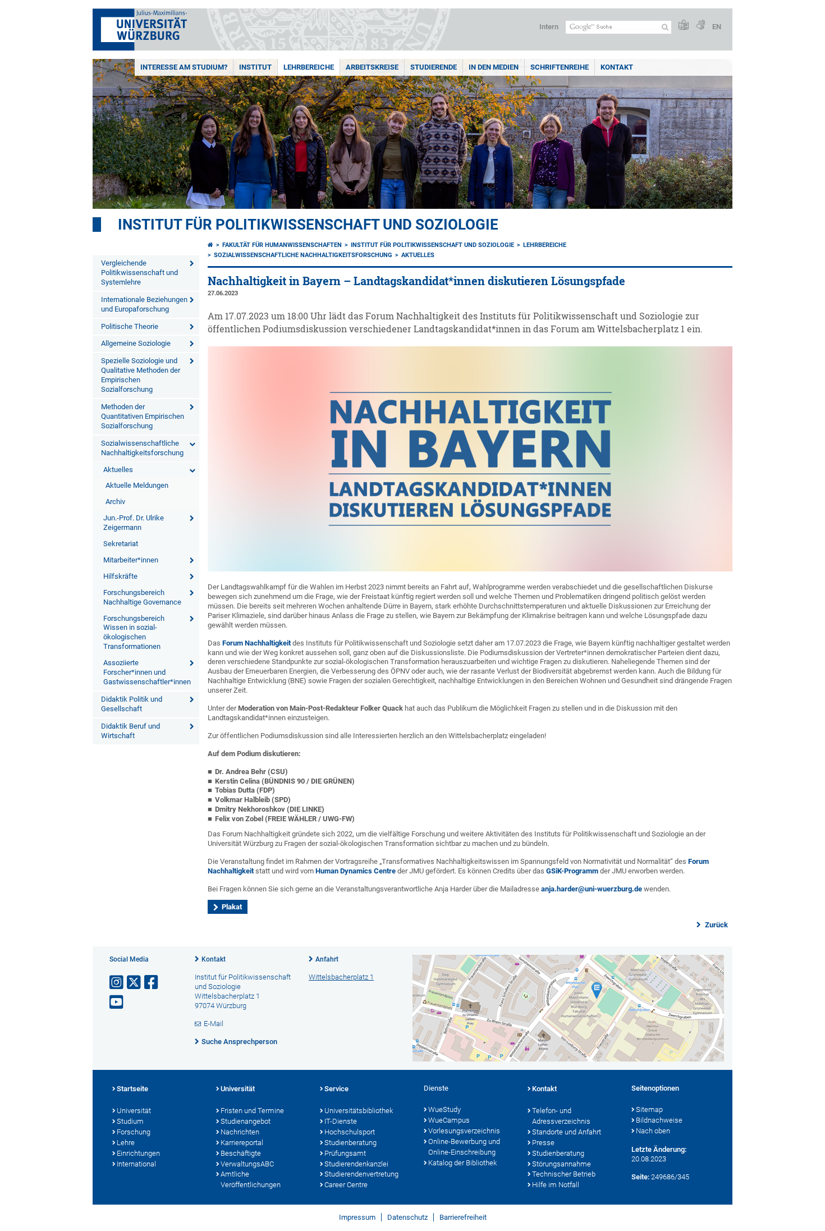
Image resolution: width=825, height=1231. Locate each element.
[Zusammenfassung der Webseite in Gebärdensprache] (700, 25)
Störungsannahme (561, 1164)
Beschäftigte (241, 1153)
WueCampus (449, 1120)
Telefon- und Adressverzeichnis (561, 1115)
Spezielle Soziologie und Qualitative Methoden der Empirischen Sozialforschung (140, 374)
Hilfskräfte (120, 576)
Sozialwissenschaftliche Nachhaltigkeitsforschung (142, 448)
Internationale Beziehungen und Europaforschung (144, 304)
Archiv (115, 501)
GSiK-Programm (572, 871)
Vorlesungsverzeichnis (464, 1131)
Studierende (433, 67)
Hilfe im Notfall (555, 1184)
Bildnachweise (659, 1120)
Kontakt (617, 67)
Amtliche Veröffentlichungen (251, 1179)
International (136, 1164)
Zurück (715, 925)
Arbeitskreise (372, 67)
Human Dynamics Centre (355, 871)
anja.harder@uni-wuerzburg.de (591, 889)
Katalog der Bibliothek (462, 1163)
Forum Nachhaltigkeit (256, 643)
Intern (548, 26)
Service (336, 1088)
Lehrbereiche (308, 67)
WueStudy (444, 1109)
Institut (255, 67)
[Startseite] (210, 245)
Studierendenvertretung (361, 1174)
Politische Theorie (129, 326)
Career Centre (346, 1184)
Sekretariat (120, 543)
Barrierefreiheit (463, 1217)
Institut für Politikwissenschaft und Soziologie (308, 224)
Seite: (640, 1177)
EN (716, 26)
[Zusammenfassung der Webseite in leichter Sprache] (684, 25)
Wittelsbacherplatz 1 (341, 977)
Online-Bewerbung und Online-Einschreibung (464, 1146)
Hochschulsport (349, 1132)
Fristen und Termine (252, 1110)
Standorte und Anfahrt (566, 1132)
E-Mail (213, 1023)
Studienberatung (350, 1142)
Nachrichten (240, 1132)
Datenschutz (407, 1217)
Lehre (126, 1142)
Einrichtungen (138, 1153)
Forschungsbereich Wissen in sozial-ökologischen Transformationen (133, 632)
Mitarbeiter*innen (130, 560)
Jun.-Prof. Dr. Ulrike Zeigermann (133, 523)
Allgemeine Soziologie (136, 343)
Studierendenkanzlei (356, 1164)
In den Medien (494, 67)
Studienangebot (246, 1121)
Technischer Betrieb (563, 1174)
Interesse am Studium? (183, 67)
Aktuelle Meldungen (137, 485)
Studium (130, 1121)
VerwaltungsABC (247, 1164)
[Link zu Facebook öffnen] (152, 982)
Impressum (357, 1217)
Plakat (232, 907)
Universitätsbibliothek (358, 1110)
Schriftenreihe (559, 67)
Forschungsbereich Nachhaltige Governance (142, 597)
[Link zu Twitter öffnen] (135, 982)
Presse (543, 1142)
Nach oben (653, 1131)
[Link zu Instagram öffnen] (117, 982)
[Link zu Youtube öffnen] (117, 1002)
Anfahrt (326, 959)
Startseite (132, 1088)
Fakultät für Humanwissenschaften (282, 245)
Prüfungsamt (345, 1153)
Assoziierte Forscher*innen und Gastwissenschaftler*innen (147, 672)
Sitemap (649, 1109)
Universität (134, 1110)
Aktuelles (118, 469)
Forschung (133, 1132)
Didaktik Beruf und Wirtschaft (130, 731)
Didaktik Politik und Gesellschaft (131, 704)
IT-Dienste (340, 1121)
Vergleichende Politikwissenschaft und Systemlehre (139, 272)
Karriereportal (242, 1142)
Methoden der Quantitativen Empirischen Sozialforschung (142, 416)
